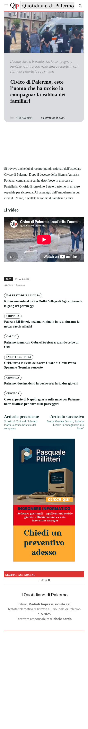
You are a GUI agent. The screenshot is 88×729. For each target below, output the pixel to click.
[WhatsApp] (58, 133)
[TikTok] (42, 580)
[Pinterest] (49, 133)
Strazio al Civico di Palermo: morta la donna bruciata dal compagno (21, 425)
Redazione (25, 118)
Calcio (11, 336)
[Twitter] (39, 133)
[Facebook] (30, 133)
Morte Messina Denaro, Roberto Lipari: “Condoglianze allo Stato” (65, 425)
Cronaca (12, 316)
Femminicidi (22, 279)
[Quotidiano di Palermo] (42, 5)
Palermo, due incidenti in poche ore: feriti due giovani (41, 383)
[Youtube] (49, 580)
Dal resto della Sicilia (23, 295)
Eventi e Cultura (18, 357)
